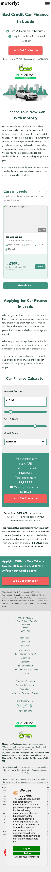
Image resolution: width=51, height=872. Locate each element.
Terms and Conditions (25, 685)
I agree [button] (26, 848)
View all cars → (26, 285)
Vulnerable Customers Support (25, 693)
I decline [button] (27, 853)
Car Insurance (25, 646)
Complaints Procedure (25, 681)
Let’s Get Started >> (25, 50)
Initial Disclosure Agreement (25, 670)
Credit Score (11, 433)
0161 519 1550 (25, 711)
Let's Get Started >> (25, 498)
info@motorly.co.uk (25, 701)
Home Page (25, 638)
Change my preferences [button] (26, 857)
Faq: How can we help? (25, 654)
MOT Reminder (25, 650)
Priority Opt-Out (25, 666)
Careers (25, 674)
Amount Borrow (13, 391)
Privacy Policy (25, 689)
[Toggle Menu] (47, 3)
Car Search (25, 642)
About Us (25, 658)
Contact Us (25, 662)
